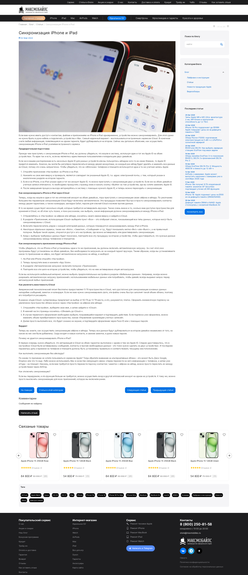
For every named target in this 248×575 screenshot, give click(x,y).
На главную (26, 390)
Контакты (132, 2)
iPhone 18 (101, 495)
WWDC (175, 495)
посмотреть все (195, 211)
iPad (64, 18)
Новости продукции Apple (199, 87)
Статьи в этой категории (51, 390)
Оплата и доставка (27, 550)
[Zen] (199, 551)
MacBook (143, 495)
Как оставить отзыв (221, 2)
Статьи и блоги (86, 2)
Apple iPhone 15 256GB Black (162, 461)
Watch (95, 18)
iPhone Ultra (131, 495)
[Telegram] (191, 551)
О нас (120, 2)
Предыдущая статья (163, 390)
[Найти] (221, 44)
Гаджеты (77, 559)
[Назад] (214, 26)
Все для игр (78, 550)
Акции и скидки (105, 2)
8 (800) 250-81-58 (196, 524)
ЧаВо (192, 2)
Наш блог (23, 533)
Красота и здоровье (193, 18)
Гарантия (23, 554)
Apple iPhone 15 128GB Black (77, 461)
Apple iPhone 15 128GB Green (204, 461)
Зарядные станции (33, 18)
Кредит (167, 2)
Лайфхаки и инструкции (198, 77)
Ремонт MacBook (138, 532)
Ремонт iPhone (137, 528)
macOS (166, 495)
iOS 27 (64, 495)
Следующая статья (136, 390)
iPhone (53, 18)
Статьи (190, 82)
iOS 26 (55, 495)
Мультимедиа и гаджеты (165, 18)
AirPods (83, 18)
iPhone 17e (90, 495)
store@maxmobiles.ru (190, 533)
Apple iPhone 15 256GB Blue (119, 461)
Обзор (23, 500)
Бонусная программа (28, 537)
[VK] (183, 551)
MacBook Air (155, 495)
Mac (73, 18)
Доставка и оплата (151, 2)
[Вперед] (228, 26)
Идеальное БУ (116, 18)
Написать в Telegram (142, 548)
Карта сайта (78, 567)
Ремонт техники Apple (141, 523)
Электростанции (36, 500)
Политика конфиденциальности (195, 562)
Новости (218, 495)
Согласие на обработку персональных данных (201, 566)
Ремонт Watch (137, 541)
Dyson (46, 495)
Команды (185, 495)
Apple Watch (36, 495)
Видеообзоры (193, 91)
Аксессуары (78, 563)
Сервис (70, 2)
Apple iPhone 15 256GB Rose (34, 461)
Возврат (22, 559)
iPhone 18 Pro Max (116, 495)
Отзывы (203, 2)
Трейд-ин (180, 2)
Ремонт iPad (136, 537)
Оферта (183, 558)
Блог (187, 72)
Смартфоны (142, 18)
